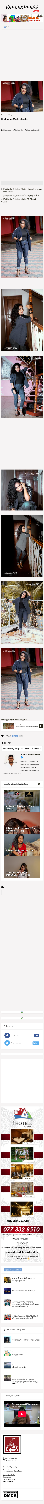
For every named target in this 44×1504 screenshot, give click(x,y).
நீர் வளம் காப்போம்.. (19, 1367)
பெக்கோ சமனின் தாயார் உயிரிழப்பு (24, 1291)
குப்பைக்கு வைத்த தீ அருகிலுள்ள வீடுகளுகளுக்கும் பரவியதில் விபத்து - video (25, 1381)
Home (3, 115)
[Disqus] (22, 925)
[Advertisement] (22, 55)
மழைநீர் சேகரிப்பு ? (18, 1355)
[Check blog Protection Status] (10, 1497)
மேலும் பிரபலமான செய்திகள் (15, 719)
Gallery (10, 115)
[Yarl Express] (22, 12)
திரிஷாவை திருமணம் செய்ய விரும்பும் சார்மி (21, 195)
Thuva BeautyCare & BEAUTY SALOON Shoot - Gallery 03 (19, 873)
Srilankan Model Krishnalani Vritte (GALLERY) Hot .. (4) (21, 829)
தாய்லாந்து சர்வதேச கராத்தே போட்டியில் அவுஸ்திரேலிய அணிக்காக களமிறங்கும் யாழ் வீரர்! (25, 1304)
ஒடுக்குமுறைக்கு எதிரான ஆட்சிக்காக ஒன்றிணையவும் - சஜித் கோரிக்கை (27, 726)
